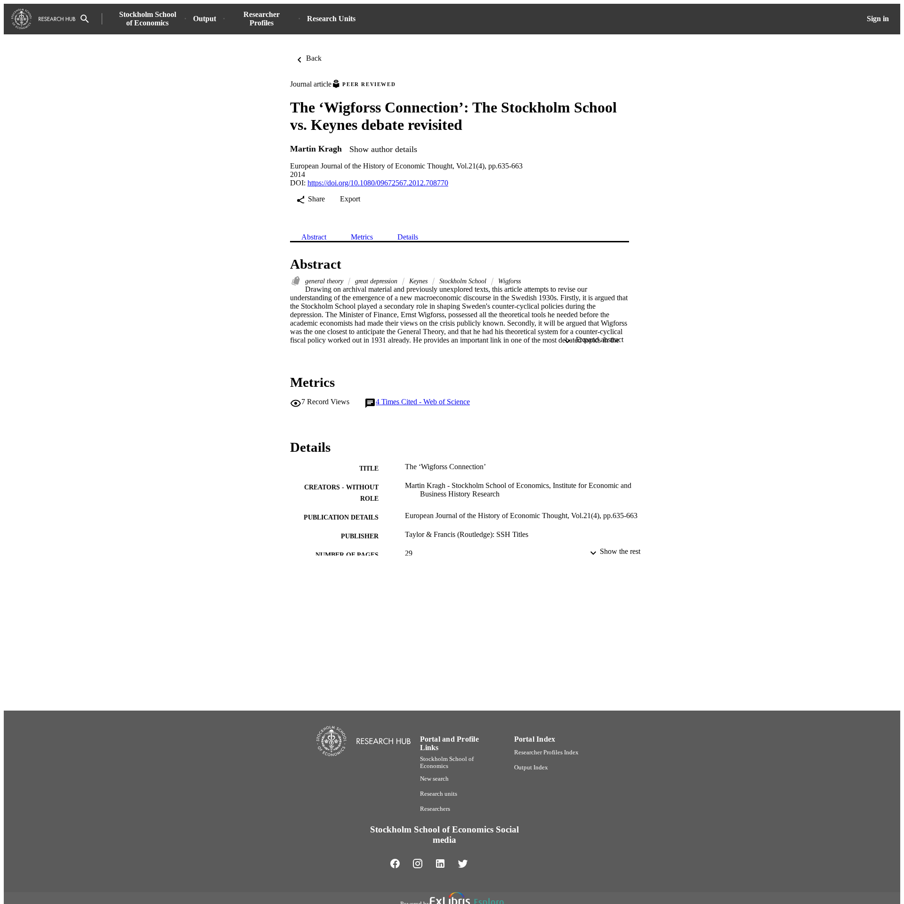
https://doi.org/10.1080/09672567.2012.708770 (377, 183)
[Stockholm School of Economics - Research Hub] (43, 19)
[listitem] (395, 863)
